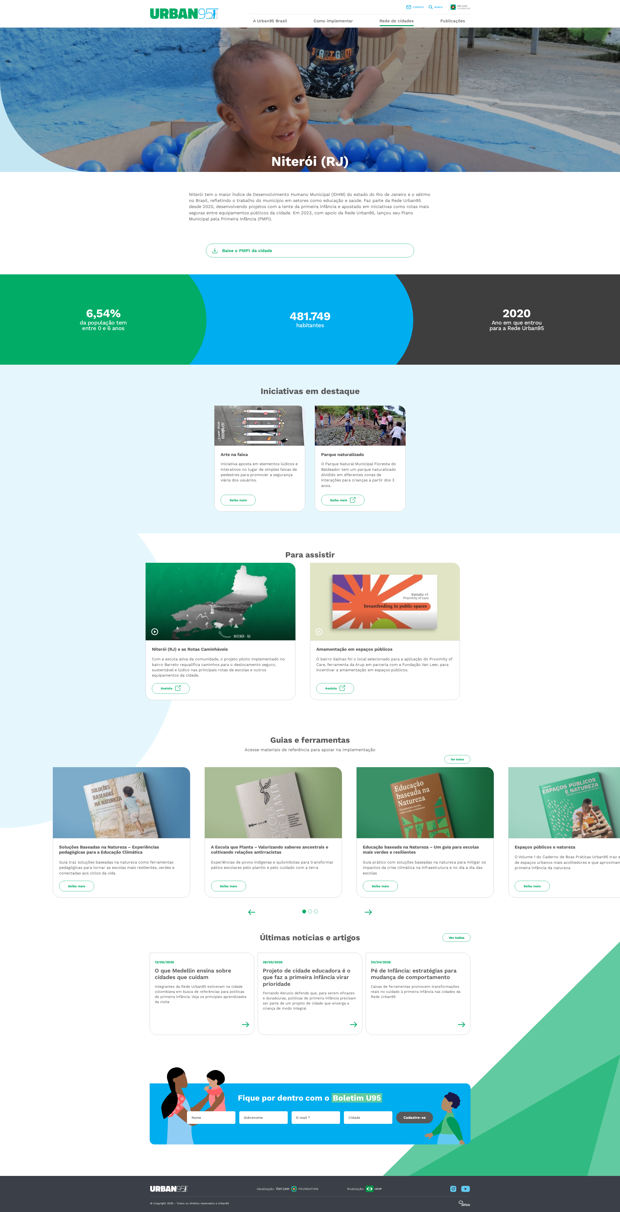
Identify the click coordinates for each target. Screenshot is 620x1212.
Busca (438, 7)
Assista (166, 688)
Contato (418, 7)
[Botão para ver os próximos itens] (368, 912)
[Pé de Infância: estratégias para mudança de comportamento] (418, 994)
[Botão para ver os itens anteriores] (252, 912)
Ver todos (457, 759)
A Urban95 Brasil (270, 20)
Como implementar (333, 20)
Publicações (452, 20)
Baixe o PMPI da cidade (247, 250)
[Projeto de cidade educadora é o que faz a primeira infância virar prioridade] (310, 994)
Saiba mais (238, 500)
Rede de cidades (397, 20)
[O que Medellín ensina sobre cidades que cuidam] (202, 994)
